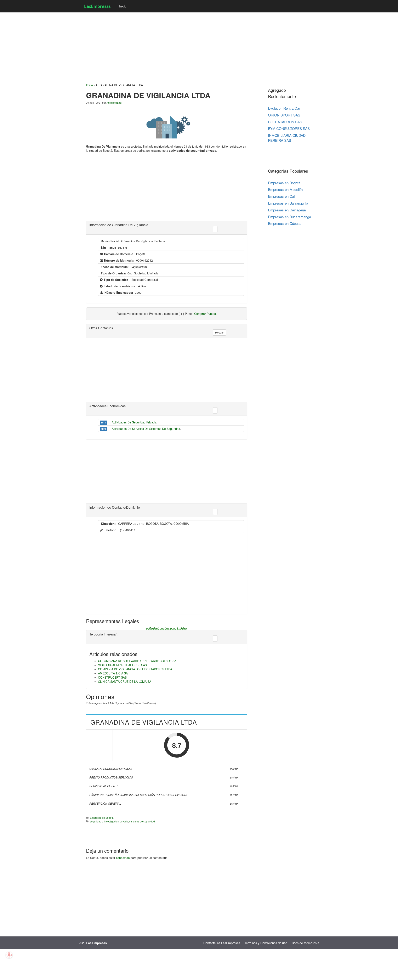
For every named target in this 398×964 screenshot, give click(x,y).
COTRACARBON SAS (285, 121)
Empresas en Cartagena (287, 209)
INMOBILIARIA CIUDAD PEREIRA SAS (287, 138)
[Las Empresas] (98, 6)
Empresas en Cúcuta (284, 223)
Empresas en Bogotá (284, 182)
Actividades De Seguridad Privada (134, 422)
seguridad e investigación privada (109, 821)
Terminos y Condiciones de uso (265, 943)
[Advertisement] (124, 41)
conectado (123, 858)
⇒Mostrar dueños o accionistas (166, 628)
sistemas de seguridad (142, 821)
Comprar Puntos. (205, 314)
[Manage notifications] (9, 955)
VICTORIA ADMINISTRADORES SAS (122, 665)
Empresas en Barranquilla (288, 203)
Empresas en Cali (282, 196)
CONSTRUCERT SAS (112, 677)
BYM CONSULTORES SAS (289, 128)
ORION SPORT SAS (284, 115)
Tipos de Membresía (305, 943)
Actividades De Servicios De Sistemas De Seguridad (146, 429)
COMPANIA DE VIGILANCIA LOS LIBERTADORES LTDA (135, 669)
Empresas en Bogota (102, 817)
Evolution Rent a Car (284, 108)
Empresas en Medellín (285, 189)
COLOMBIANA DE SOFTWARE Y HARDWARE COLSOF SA (137, 661)
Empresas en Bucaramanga (289, 216)
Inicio (122, 6)
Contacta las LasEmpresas (221, 943)
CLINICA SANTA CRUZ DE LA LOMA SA (124, 681)
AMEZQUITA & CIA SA (113, 673)
